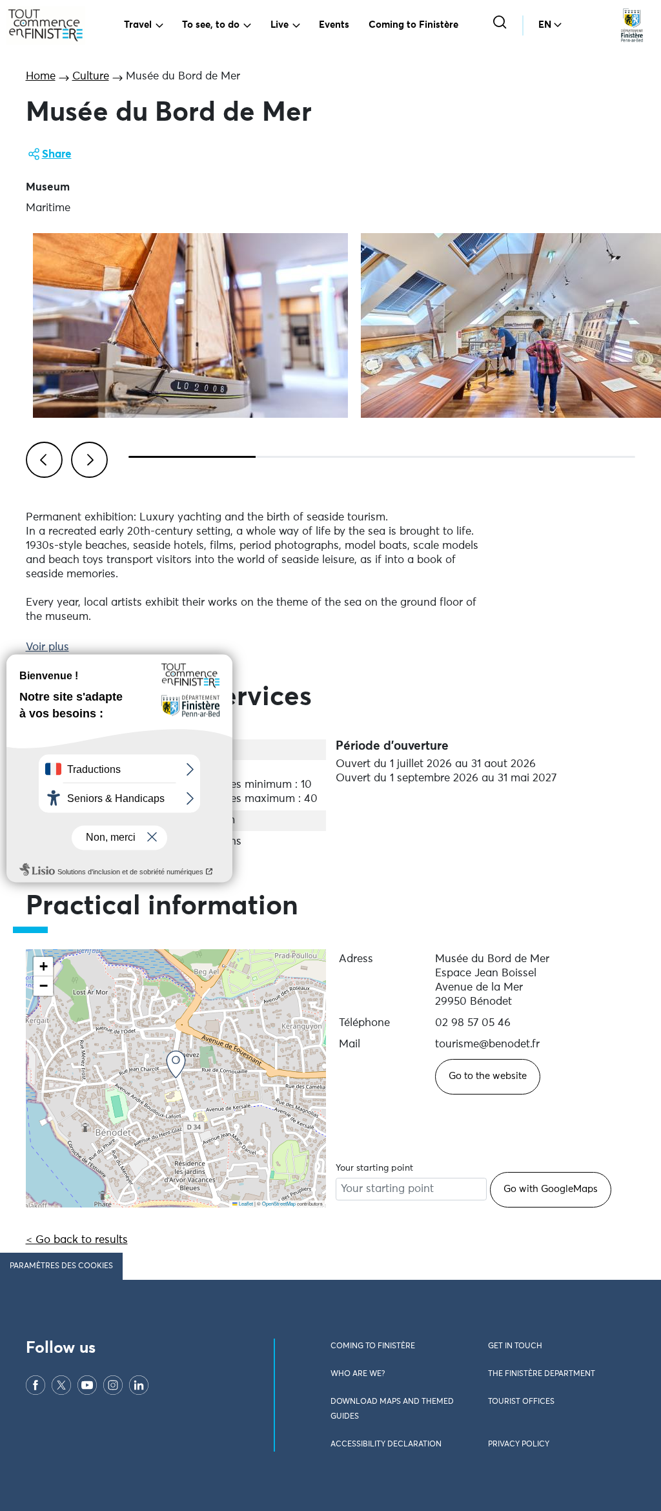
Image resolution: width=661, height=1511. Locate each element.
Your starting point (374, 1168)
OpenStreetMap (279, 1203)
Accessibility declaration (386, 1444)
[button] (176, 1064)
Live (279, 25)
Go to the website (488, 1076)
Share (57, 154)
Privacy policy (518, 1444)
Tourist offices (521, 1402)
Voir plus (47, 647)
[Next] (87, 458)
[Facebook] (35, 1385)
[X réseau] (61, 1385)
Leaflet (245, 1203)
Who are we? (357, 1374)
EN (544, 25)
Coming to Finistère (413, 25)
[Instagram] (113, 1385)
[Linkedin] (138, 1385)
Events (334, 25)
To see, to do (210, 25)
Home (41, 76)
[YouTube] (87, 1385)
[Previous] (42, 458)
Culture (90, 76)
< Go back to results (77, 1240)
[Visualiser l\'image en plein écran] (190, 325)
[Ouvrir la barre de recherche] (501, 23)
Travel (138, 25)
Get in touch (515, 1346)
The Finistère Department (541, 1374)
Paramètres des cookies (61, 1266)
